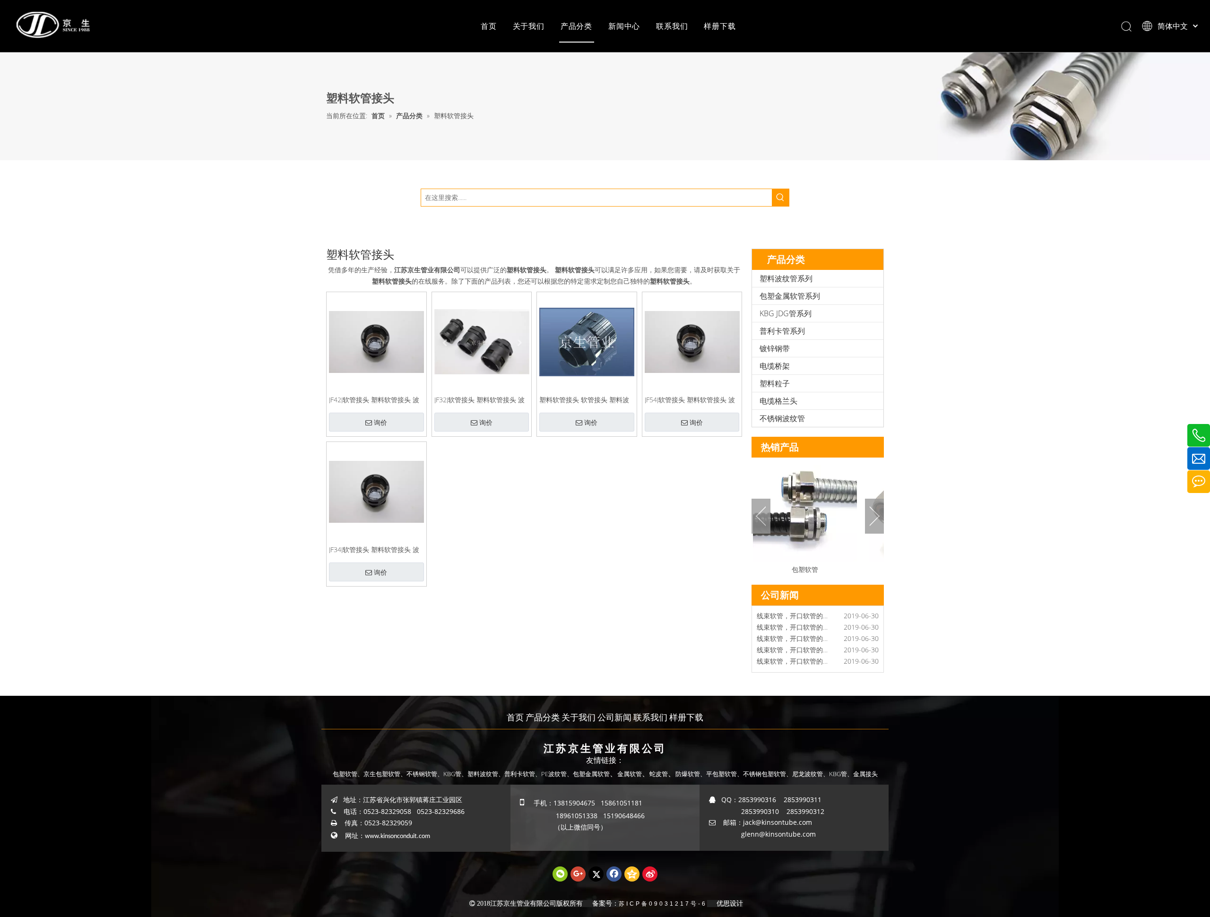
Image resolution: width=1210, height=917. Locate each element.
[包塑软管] (795, 510)
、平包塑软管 (718, 774)
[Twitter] (596, 874)
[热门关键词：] (780, 197)
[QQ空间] (632, 874)
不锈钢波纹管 (782, 418)
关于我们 (528, 26)
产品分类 (576, 26)
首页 (489, 26)
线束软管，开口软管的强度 (796, 652)
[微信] (560, 874)
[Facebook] (614, 874)
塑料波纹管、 (485, 774)
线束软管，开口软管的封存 (796, 663)
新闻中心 (624, 26)
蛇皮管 (658, 774)
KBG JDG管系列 (786, 313)
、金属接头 (862, 774)
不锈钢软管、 (424, 774)
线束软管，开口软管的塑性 (796, 640)
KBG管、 (455, 774)
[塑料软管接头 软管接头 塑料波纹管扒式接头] (586, 341)
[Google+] (578, 874)
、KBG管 (835, 774)
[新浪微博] (649, 874)
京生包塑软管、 (384, 774)
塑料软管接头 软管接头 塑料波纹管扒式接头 (584, 399)
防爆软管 (687, 774)
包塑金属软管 (591, 774)
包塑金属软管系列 (790, 296)
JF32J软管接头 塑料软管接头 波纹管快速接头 (479, 399)
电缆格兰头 (778, 401)
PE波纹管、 (557, 774)
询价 (380, 422)
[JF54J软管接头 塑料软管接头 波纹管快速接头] (692, 341)
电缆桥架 (775, 366)
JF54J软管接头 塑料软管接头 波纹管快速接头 (690, 399)
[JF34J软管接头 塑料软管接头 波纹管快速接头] (376, 490)
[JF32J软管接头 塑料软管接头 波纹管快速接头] (481, 341)
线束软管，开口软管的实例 (796, 618)
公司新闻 (614, 717)
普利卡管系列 (782, 331)
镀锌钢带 (775, 348)
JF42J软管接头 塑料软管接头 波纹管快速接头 (374, 399)
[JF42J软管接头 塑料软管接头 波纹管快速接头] (376, 341)
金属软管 (629, 774)
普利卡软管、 (522, 774)
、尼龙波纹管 (804, 774)
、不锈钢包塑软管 (761, 774)
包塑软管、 (348, 774)
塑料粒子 (775, 383)
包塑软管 (795, 569)
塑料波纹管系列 (786, 278)
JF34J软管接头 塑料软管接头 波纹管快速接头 (374, 549)
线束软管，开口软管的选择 (796, 629)
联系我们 (672, 26)
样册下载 (719, 26)
